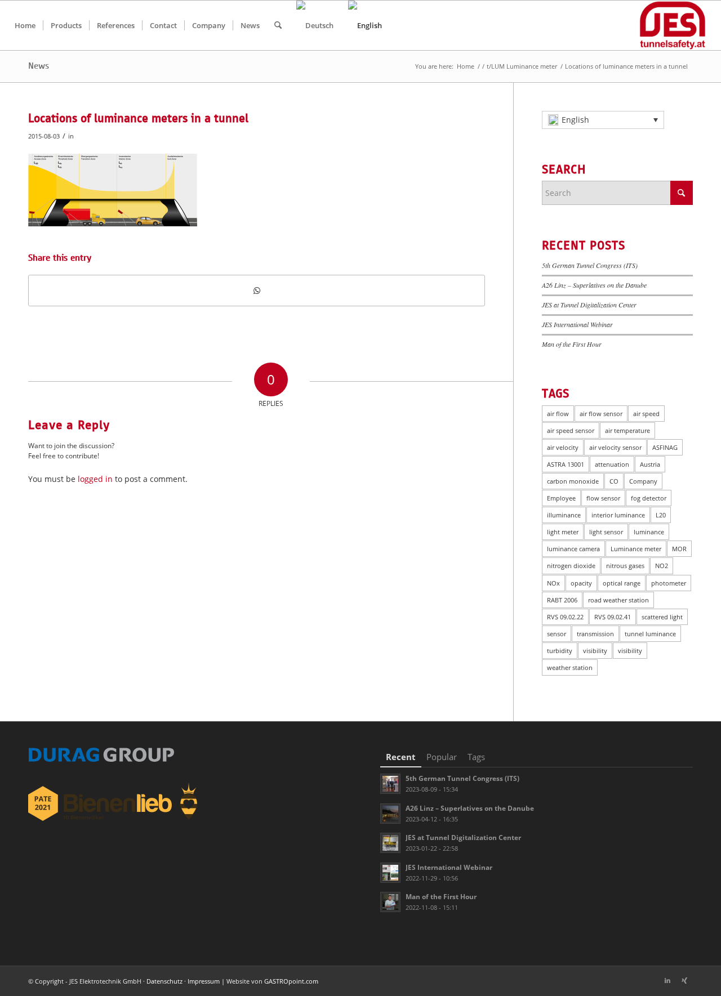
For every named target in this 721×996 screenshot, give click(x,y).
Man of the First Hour (572, 344)
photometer (668, 583)
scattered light (662, 617)
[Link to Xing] (684, 980)
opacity (581, 583)
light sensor (606, 532)
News (38, 66)
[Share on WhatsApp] (256, 290)
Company (643, 481)
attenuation (612, 464)
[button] (603, 120)
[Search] (278, 25)
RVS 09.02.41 (612, 617)
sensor (556, 633)
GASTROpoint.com (291, 981)
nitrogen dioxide (571, 565)
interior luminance (618, 515)
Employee (561, 498)
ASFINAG (665, 447)
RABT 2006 (562, 600)
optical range (621, 583)
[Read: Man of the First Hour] (390, 902)
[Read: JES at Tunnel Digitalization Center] (390, 843)
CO (613, 481)
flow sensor (603, 498)
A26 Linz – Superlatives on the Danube (594, 284)
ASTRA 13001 (565, 464)
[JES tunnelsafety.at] (673, 25)
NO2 (661, 565)
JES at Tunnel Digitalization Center (589, 304)
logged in (95, 479)
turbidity (559, 650)
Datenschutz (164, 981)
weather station (570, 667)
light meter (562, 532)
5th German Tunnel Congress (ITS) (590, 265)
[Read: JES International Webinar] (390, 873)
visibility (595, 650)
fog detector (648, 498)
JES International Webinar (577, 324)
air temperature (627, 430)
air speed (646, 413)
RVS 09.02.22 (565, 617)
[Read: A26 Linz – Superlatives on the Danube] (390, 813)
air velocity (562, 447)
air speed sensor (570, 430)
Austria (650, 464)
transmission (595, 633)
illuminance (564, 515)
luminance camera (573, 548)
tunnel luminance (650, 633)
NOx (553, 583)
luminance (649, 532)
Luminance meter (636, 548)
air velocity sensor (615, 447)
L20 (661, 515)
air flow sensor (601, 413)
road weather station (618, 600)
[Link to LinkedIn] (667, 980)
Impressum (204, 981)
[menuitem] (25, 25)
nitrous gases (625, 565)
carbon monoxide (573, 481)
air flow (558, 413)
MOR (679, 548)
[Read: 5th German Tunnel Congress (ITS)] (390, 784)
